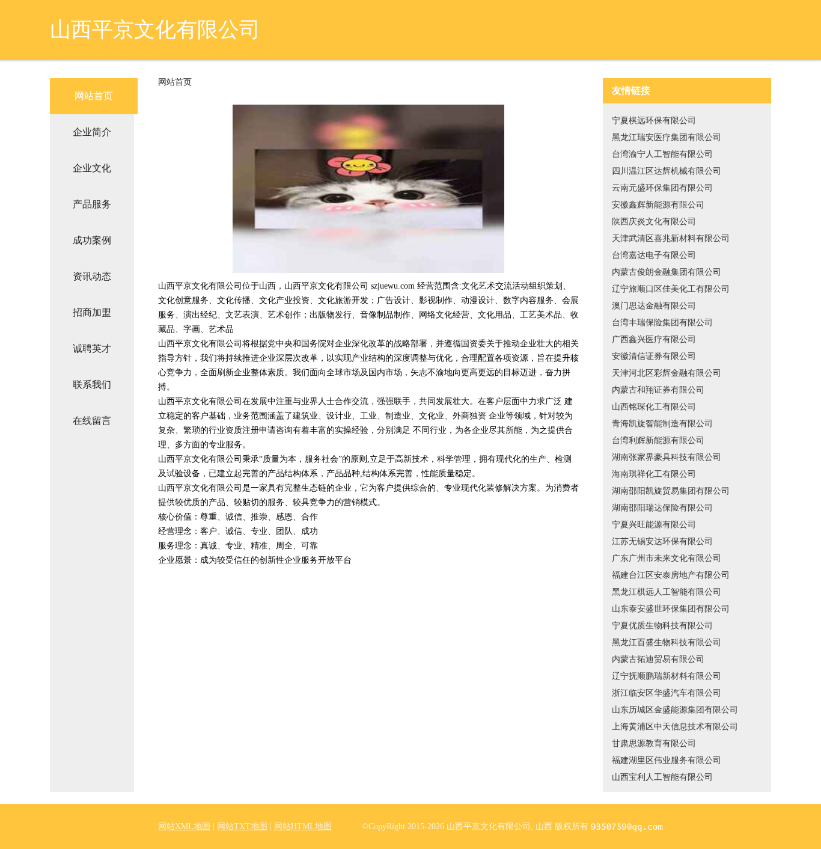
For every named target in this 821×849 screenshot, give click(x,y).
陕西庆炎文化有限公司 (654, 221)
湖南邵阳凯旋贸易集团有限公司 (671, 490)
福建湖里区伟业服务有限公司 (666, 760)
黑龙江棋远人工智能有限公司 (666, 591)
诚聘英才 (92, 348)
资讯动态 (92, 276)
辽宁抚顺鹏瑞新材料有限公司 (666, 676)
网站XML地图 (184, 826)
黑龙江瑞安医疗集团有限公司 (666, 137)
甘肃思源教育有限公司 (654, 743)
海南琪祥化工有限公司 (654, 474)
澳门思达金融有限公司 (654, 305)
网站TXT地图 (242, 826)
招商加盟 (92, 312)
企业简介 (92, 132)
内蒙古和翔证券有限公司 (658, 389)
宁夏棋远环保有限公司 (654, 120)
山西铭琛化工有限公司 (654, 406)
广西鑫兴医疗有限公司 (654, 339)
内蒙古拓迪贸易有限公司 (658, 659)
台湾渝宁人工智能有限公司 (662, 154)
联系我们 (92, 384)
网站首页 (94, 96)
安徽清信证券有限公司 (654, 356)
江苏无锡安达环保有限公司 (662, 541)
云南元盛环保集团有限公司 (662, 187)
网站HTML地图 (303, 826)
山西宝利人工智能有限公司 (662, 777)
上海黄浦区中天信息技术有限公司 (675, 726)
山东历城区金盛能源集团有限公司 (675, 709)
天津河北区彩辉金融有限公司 (666, 373)
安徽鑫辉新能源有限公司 (658, 204)
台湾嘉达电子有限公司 (654, 255)
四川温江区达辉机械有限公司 (666, 171)
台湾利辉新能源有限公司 (658, 440)
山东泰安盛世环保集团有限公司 (671, 608)
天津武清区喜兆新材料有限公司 (671, 238)
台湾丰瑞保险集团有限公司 (662, 322)
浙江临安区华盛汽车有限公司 (666, 692)
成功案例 (92, 240)
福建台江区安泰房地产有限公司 (671, 575)
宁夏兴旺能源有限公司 (654, 524)
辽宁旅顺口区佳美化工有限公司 (671, 288)
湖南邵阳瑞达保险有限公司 (662, 507)
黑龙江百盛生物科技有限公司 (666, 642)
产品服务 (92, 204)
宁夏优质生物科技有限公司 (662, 625)
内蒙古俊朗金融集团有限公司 (666, 272)
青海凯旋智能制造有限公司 (662, 423)
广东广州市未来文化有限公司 (666, 558)
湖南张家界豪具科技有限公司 (666, 457)
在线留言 (92, 420)
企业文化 (92, 168)
